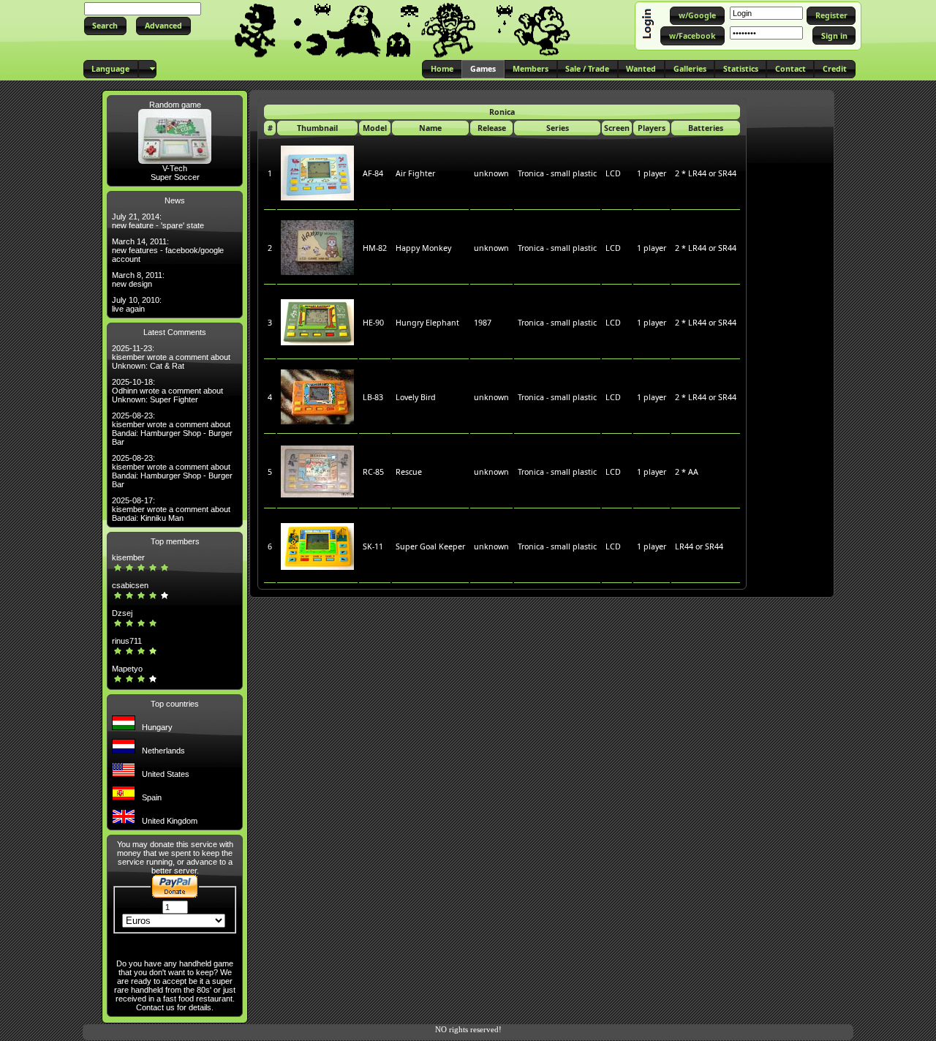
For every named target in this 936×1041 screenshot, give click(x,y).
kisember (128, 557)
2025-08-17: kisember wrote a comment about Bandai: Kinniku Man (171, 509)
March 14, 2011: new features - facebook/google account (168, 250)
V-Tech (174, 168)
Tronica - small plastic (557, 173)
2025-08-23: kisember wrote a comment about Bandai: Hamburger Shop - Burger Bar (172, 428)
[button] (105, 26)
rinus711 (127, 640)
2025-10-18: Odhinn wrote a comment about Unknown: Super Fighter (167, 390)
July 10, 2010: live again (137, 304)
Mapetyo (127, 668)
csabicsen (130, 585)
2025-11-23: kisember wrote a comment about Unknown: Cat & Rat (171, 357)
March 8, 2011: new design (138, 279)
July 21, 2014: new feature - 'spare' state (158, 221)
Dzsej (122, 613)
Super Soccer (175, 177)
